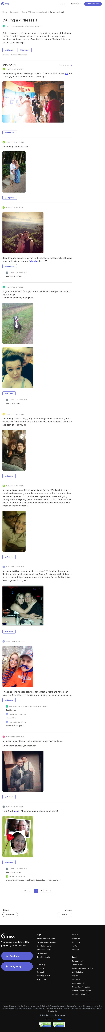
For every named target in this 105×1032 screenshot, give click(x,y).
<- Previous (10, 914)
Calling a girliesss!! (57, 12)
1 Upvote (10, 393)
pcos (16, 811)
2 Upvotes (10, 132)
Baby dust (34, 261)
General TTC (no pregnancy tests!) (34, 12)
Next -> (64, 914)
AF (66, 73)
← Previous (28, 891)
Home (4, 12)
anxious (68, 910)
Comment (25, 50)
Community (14, 12)
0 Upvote (10, 50)
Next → (48, 891)
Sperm (5, 910)
